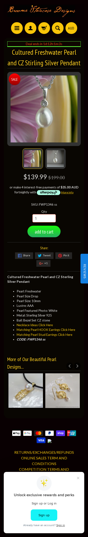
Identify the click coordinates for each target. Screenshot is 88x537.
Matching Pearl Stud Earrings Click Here (44, 335)
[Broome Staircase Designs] (44, 12)
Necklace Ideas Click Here (35, 325)
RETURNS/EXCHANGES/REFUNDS (44, 452)
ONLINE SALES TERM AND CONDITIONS (44, 461)
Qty (44, 211)
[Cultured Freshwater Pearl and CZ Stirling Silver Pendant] (33, 158)
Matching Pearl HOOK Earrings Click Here (46, 330)
